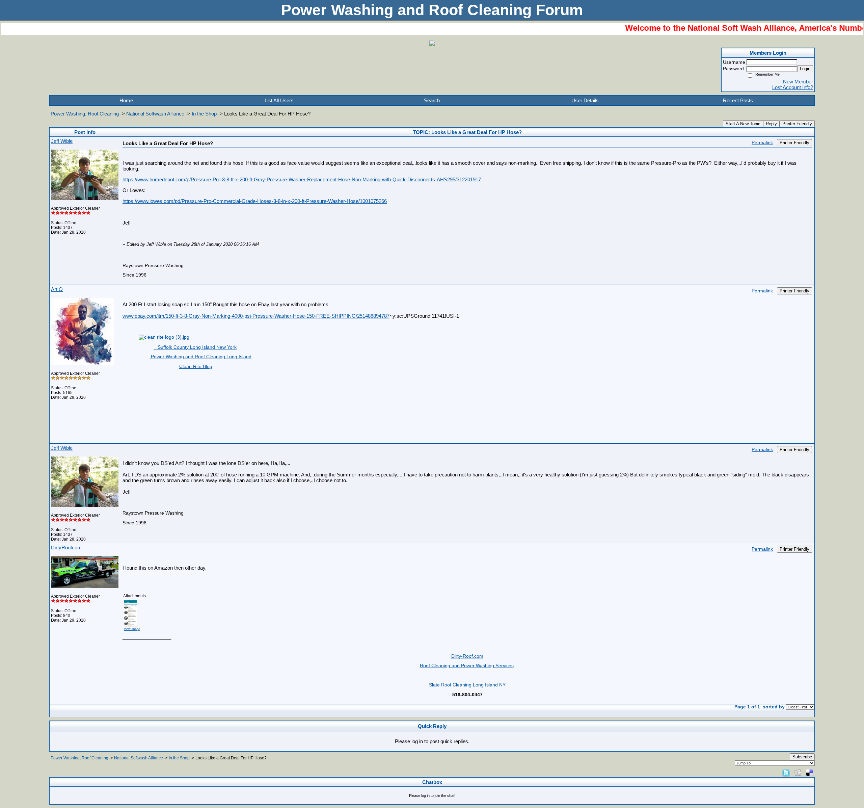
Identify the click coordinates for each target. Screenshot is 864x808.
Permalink (762, 142)
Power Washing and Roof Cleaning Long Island (200, 356)
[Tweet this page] (786, 772)
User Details (585, 100)
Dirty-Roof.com (467, 656)
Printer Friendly (797, 123)
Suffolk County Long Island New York (195, 347)
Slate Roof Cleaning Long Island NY (467, 684)
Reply (771, 123)
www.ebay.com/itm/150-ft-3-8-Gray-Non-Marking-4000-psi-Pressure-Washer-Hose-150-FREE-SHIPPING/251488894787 (256, 316)
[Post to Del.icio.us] (809, 772)
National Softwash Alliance (155, 113)
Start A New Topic (743, 123)
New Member (798, 81)
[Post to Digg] (798, 772)
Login (805, 68)
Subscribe (802, 756)
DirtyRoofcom (66, 547)
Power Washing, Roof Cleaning (85, 113)
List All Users (279, 100)
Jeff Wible (62, 141)
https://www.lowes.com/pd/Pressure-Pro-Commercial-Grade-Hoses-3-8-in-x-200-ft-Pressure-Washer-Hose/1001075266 (255, 201)
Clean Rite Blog (195, 366)
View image (132, 629)
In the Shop (204, 113)
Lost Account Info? (792, 87)
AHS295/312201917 (459, 179)
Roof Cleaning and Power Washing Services (467, 665)
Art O (57, 289)
